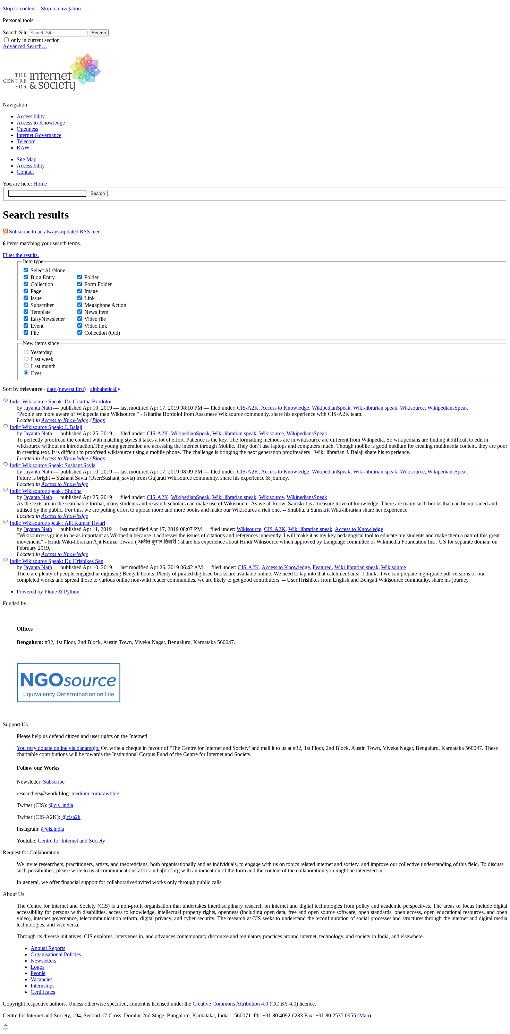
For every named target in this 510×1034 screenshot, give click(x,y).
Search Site (15, 32)
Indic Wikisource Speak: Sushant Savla (52, 465)
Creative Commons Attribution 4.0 (230, 1004)
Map (364, 1015)
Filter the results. (21, 255)
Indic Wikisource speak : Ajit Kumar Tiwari (57, 523)
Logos (37, 967)
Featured (322, 567)
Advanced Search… (25, 46)
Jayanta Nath (38, 408)
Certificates (43, 992)
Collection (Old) (102, 333)
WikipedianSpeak (331, 408)
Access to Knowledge (41, 123)
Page (36, 291)
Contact (25, 172)
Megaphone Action (105, 305)
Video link (95, 326)
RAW (23, 148)
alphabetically (105, 389)
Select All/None (48, 270)
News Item (96, 312)
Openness (27, 129)
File (35, 333)
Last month (43, 366)
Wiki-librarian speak (375, 408)
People (38, 973)
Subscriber (42, 305)
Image (91, 291)
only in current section (35, 40)
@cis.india (52, 829)
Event (37, 326)
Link (89, 298)
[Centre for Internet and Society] (54, 93)
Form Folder (98, 284)
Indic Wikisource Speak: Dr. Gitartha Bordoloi (60, 401)
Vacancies (41, 979)
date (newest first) (66, 389)
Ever (36, 373)
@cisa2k (70, 817)
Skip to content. (20, 8)
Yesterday (41, 352)
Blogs (98, 420)
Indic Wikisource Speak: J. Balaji (46, 427)
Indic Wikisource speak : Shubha (46, 491)
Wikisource (412, 408)
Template (41, 312)
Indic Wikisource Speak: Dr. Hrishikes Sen (56, 561)
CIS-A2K (247, 408)
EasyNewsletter (48, 319)
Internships (42, 986)
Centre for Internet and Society (71, 841)
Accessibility (31, 116)
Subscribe (54, 782)
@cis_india (61, 805)
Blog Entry (43, 277)
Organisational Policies (56, 954)
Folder (91, 277)
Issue (36, 298)
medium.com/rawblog (95, 793)
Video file (95, 319)
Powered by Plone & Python (48, 592)
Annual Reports (48, 948)
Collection (42, 284)
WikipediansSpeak (447, 408)
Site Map (26, 159)
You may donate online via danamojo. (58, 748)
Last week (42, 359)
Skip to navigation (61, 8)
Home (40, 184)
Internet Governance (39, 135)
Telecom (26, 141)
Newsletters (43, 961)
